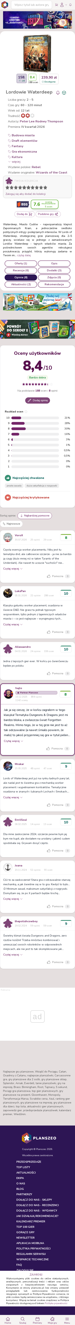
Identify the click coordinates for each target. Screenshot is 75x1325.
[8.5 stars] (40, 188)
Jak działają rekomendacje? (37, 1216)
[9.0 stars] (42, 188)
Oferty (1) (21, 263)
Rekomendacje (54, 284)
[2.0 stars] (12, 188)
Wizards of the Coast (51, 172)
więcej (16, 162)
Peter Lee (27, 121)
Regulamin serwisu (31, 1254)
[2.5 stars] (15, 188)
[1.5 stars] (11, 188)
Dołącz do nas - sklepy (34, 1200)
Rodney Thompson (49, 121)
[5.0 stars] (25, 188)
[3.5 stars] (19, 188)
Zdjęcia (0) (54, 277)
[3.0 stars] (17, 188)
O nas (20, 1183)
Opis (54, 263)
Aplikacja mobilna (30, 1243)
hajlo (18, 688)
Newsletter (25, 1238)
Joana (18, 865)
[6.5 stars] (32, 188)
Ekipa (20, 1178)
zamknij (36, 1275)
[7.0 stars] (33, 188)
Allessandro (23, 647)
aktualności (26, 1173)
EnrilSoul (21, 820)
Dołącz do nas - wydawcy (36, 1210)
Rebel (36, 167)
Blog (20, 1189)
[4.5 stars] (23, 188)
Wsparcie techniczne (32, 1259)
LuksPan (20, 591)
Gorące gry (25, 1232)
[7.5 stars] (36, 188)
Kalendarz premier (30, 1221)
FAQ (19, 1265)
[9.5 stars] (44, 188)
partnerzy (24, 1194)
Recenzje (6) (21, 270)
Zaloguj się (24, 1270)
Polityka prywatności (56, 1303)
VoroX (19, 535)
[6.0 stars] (29, 188)
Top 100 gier (25, 1227)
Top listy (23, 1167)
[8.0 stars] (38, 188)
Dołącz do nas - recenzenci (37, 1205)
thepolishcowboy (26, 921)
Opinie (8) (21, 277)
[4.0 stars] (21, 188)
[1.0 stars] (8, 188)
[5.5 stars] (27, 188)
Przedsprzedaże (28, 1162)
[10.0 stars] (46, 188)
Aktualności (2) (21, 284)
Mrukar (19, 764)
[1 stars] (7, 188)
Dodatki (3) (54, 270)
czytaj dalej (24, 255)
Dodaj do (22, 214)
